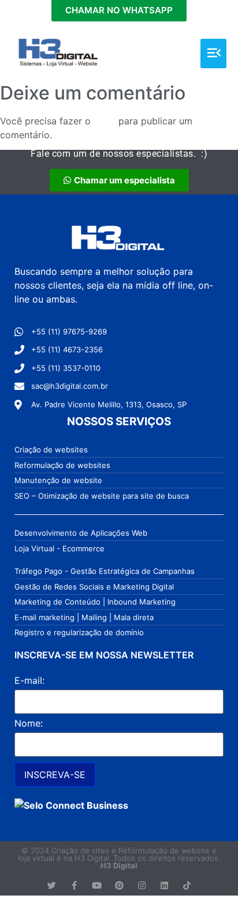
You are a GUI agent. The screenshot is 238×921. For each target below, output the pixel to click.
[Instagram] (141, 885)
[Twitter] (51, 885)
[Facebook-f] (74, 885)
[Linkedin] (164, 885)
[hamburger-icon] (213, 53)
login (105, 121)
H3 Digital (119, 865)
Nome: (28, 723)
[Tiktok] (187, 885)
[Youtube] (96, 885)
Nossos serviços (119, 421)
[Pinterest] (119, 885)
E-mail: (29, 680)
